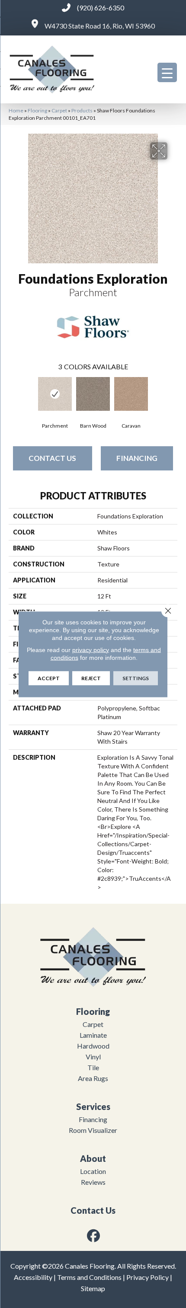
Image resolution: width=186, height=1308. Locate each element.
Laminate (93, 1035)
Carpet (59, 110)
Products (82, 110)
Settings (135, 678)
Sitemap (93, 1288)
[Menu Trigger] (167, 72)
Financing (136, 458)
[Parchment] (55, 394)
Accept (49, 678)
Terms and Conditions (89, 1277)
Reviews (93, 1182)
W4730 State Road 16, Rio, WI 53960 (100, 26)
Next (173, 394)
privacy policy (90, 649)
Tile (93, 1067)
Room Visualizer (93, 1130)
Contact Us (52, 458)
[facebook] (94, 1235)
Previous (12, 394)
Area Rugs (93, 1078)
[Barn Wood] (93, 394)
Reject (91, 678)
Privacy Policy (147, 1277)
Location (93, 1171)
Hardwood (93, 1046)
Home (16, 110)
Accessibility (33, 1277)
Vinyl (93, 1056)
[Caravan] (131, 394)
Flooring (37, 110)
